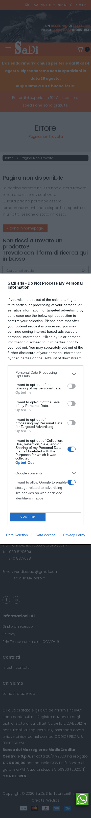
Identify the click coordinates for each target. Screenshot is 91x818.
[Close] (81, 283)
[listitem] (45, 374)
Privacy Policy (74, 535)
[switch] (71, 386)
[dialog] (45, 409)
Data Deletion (17, 535)
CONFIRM (28, 516)
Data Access (45, 535)
